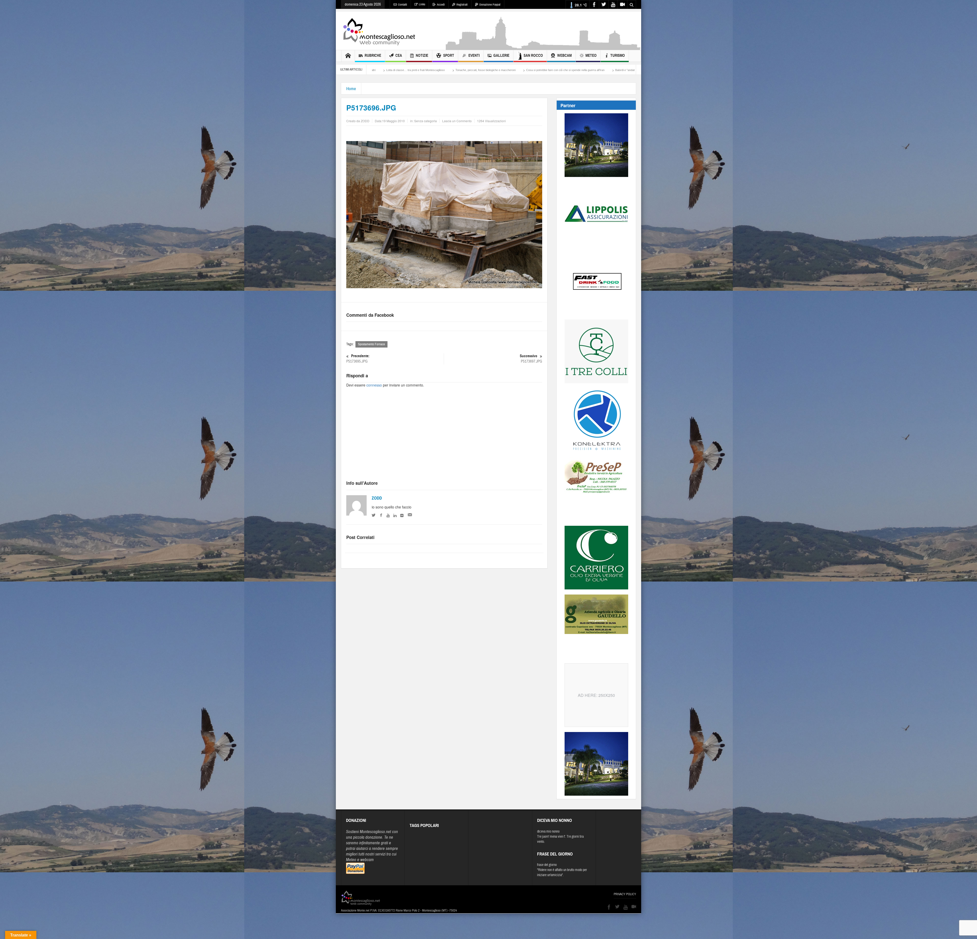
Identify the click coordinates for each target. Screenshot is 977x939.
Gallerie (501, 55)
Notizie (422, 55)
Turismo (617, 55)
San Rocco (533, 55)
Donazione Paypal (489, 4)
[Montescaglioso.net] (379, 30)
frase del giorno (547, 865)
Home (351, 88)
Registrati (462, 4)
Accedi (441, 4)
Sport (448, 55)
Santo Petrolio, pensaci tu (496, 70)
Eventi (474, 55)
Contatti (402, 4)
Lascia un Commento (457, 121)
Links (422, 4)
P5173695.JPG (357, 359)
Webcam (564, 55)
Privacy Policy (625, 894)
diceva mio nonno (548, 831)
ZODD (377, 498)
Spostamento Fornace (371, 344)
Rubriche (373, 55)
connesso (374, 385)
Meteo (591, 55)
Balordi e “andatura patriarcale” (451, 70)
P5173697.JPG (531, 359)
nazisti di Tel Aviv (532, 70)
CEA (398, 55)
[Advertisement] (543, 47)
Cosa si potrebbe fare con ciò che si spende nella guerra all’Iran (381, 70)
